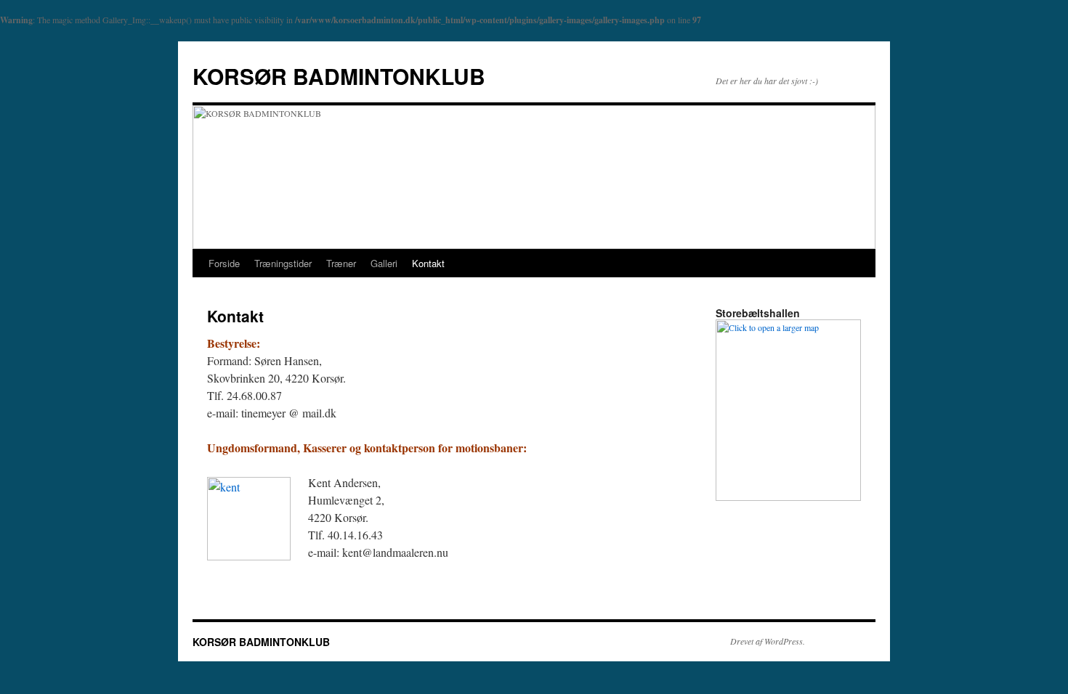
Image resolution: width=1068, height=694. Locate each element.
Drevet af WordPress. (767, 641)
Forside (224, 263)
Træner (341, 263)
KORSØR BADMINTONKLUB (339, 75)
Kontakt (428, 263)
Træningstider (283, 263)
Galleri (384, 263)
